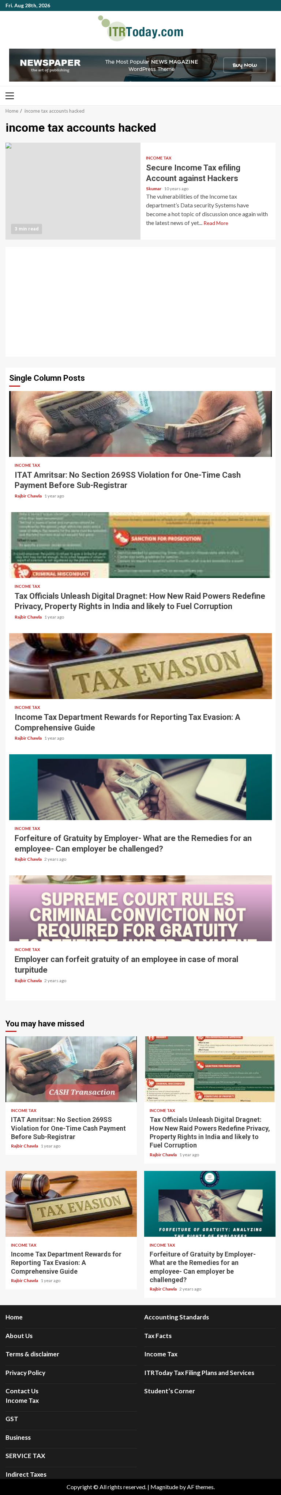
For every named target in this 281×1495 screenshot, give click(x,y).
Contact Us (21, 1391)
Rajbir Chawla (28, 496)
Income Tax (158, 158)
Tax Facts (158, 1336)
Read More (215, 223)
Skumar (154, 188)
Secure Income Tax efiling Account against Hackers (72, 191)
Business (18, 1437)
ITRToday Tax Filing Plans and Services (199, 1372)
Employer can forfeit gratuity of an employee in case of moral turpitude (140, 908)
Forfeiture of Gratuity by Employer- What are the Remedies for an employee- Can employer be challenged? (140, 787)
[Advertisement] (140, 302)
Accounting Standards (176, 1317)
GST (11, 1419)
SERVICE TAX (25, 1456)
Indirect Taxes (25, 1474)
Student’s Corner (169, 1391)
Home (14, 1317)
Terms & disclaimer (32, 1354)
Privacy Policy (25, 1372)
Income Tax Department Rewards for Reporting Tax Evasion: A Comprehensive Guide (140, 666)
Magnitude (164, 1486)
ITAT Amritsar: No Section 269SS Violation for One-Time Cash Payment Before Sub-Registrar (140, 424)
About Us (19, 1336)
